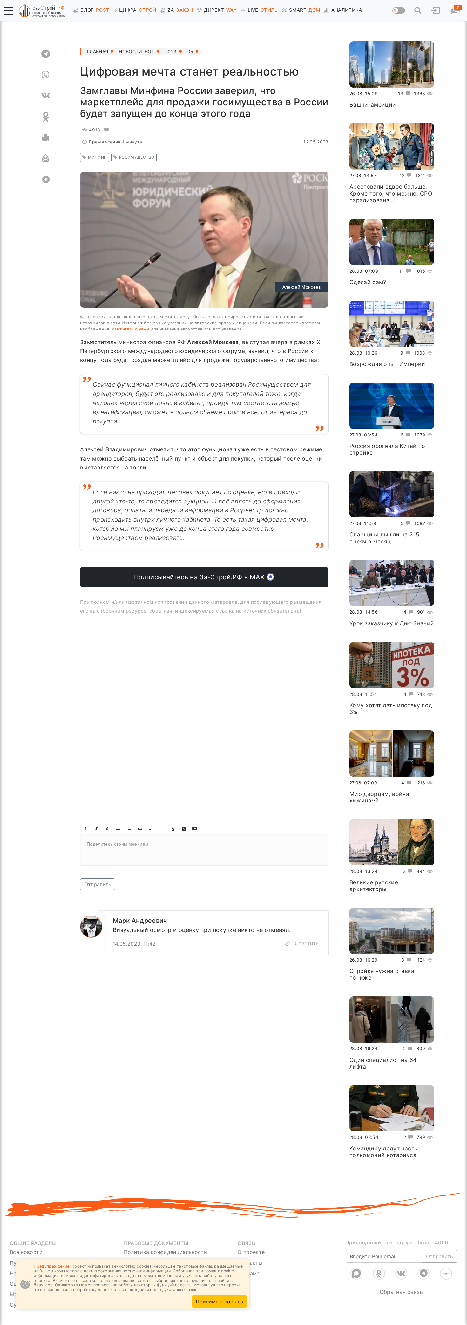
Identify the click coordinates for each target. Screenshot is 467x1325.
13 (400, 93)
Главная (97, 51)
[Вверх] (45, 180)
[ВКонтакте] (401, 1274)
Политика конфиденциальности (165, 1252)
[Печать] (45, 138)
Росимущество (136, 157)
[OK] (45, 117)
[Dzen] (446, 1274)
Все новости (26, 1252)
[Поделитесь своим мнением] (204, 850)
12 (402, 175)
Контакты (250, 1263)
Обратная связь (401, 1291)
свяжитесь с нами (130, 328)
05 (190, 51)
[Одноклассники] (379, 1274)
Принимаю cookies (219, 1301)
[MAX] (356, 1274)
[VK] (45, 96)
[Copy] (287, 944)
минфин (97, 157)
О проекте (251, 1252)
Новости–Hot (136, 51)
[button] (8, 11)
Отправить (97, 884)
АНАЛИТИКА (346, 10)
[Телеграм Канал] (423, 1274)
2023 (170, 51)
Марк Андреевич (140, 920)
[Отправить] (45, 159)
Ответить (307, 943)
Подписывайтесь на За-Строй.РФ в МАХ (200, 577)
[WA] (45, 75)
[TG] (45, 54)
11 (401, 270)
